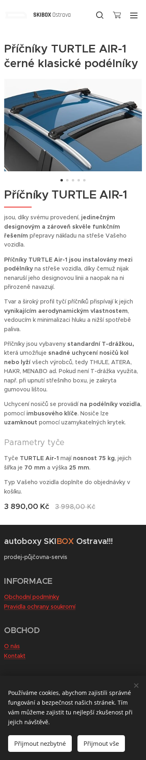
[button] (99, 15)
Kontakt (15, 656)
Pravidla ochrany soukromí (39, 606)
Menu (134, 15)
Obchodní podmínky (31, 597)
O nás (12, 646)
